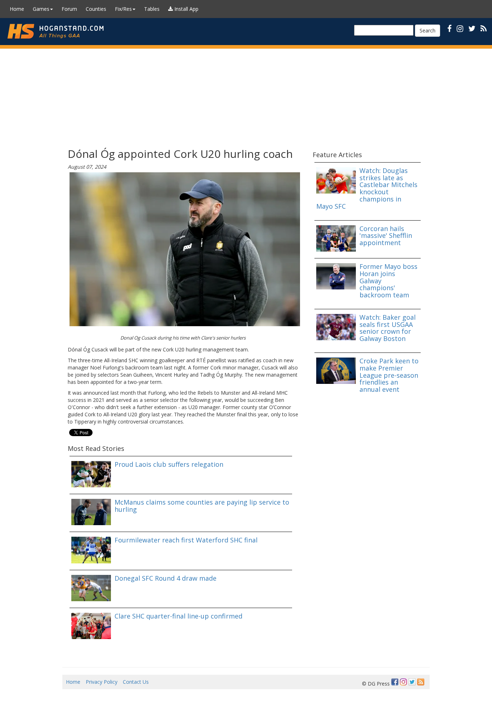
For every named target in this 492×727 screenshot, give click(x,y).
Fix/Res (123, 8)
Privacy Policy (101, 681)
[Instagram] (403, 682)
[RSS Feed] (420, 682)
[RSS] (483, 28)
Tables (152, 8)
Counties (96, 8)
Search (427, 30)
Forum (69, 8)
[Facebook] (394, 682)
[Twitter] (412, 682)
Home (17, 8)
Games (41, 8)
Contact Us (136, 681)
